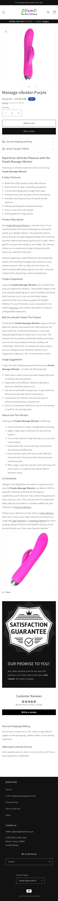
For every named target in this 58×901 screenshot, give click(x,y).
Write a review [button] (29, 712)
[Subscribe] (49, 861)
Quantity (5, 107)
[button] (3, 12)
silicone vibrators (22, 507)
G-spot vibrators (18, 520)
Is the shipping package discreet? (21, 796)
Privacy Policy (12, 802)
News (8, 815)
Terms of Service (13, 808)
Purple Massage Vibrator (17, 225)
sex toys (14, 307)
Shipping (5, 103)
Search (9, 789)
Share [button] (8, 592)
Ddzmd (25, 896)
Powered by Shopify (34, 896)
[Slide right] (35, 86)
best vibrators (46, 513)
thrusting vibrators (38, 520)
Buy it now (29, 131)
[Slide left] (23, 86)
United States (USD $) (27, 880)
